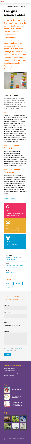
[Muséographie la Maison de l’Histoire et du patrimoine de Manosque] (23, 426)
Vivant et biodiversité (9, 378)
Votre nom (6, 305)
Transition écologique (11, 259)
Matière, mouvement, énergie (13, 257)
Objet (12, 323)
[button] (26, 73)
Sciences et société (9, 375)
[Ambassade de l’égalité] (7, 418)
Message (6, 331)
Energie (6, 198)
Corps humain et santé (9, 368)
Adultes (21, 266)
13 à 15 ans (15, 266)
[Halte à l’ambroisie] (15, 418)
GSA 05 (3, 1)
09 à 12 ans (8, 266)
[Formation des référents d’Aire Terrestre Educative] (7, 426)
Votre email (7, 313)
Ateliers (7, 272)
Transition (13, 198)
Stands (12, 272)
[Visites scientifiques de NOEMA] (23, 418)
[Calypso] (15, 426)
